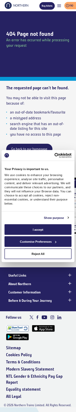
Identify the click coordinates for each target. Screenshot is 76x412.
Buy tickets (47, 5)
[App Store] (43, 328)
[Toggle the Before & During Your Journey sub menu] (69, 300)
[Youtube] (44, 317)
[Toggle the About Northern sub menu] (69, 284)
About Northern (19, 284)
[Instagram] (52, 317)
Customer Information (24, 292)
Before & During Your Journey (30, 300)
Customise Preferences (36, 241)
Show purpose (54, 217)
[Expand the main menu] (59, 5)
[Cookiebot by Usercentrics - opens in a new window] (55, 155)
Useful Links (17, 275)
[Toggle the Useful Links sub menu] (69, 275)
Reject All (38, 253)
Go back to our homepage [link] (29, 149)
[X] (31, 317)
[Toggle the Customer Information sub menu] (69, 292)
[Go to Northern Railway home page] (16, 8)
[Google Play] (17, 337)
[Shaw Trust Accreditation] (17, 328)
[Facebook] (37, 317)
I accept (38, 229)
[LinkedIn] (59, 317)
